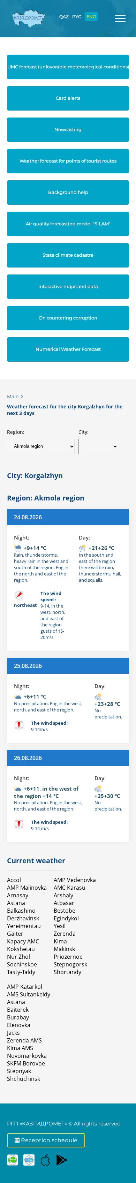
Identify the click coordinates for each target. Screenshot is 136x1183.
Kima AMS (20, 1048)
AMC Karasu (69, 887)
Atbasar (64, 903)
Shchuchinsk (23, 1079)
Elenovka (18, 1025)
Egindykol (66, 918)
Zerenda (65, 933)
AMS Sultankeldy (28, 994)
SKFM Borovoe (26, 1063)
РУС (76, 16)
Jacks (13, 1033)
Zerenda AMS (24, 1040)
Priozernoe (68, 956)
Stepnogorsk (70, 964)
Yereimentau (24, 926)
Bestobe (64, 910)
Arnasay (17, 895)
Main (13, 396)
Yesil (60, 926)
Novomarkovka (27, 1056)
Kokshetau (21, 949)
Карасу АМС (23, 941)
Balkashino (21, 910)
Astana (16, 903)
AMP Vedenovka (75, 880)
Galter (15, 933)
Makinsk (64, 949)
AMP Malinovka (27, 887)
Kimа (60, 941)
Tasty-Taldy (21, 972)
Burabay (18, 1017)
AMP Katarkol (24, 986)
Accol (14, 880)
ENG (91, 16)
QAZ (64, 16)
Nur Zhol (18, 956)
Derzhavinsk (23, 918)
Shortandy (67, 972)
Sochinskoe (22, 964)
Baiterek (18, 1010)
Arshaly (63, 895)
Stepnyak (19, 1071)
